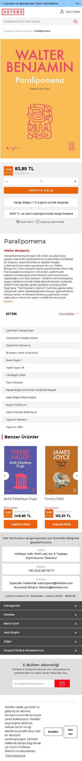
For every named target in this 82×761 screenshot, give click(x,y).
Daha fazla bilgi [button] (15, 755)
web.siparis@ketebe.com (55, 583)
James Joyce (52, 507)
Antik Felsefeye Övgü (20, 499)
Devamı (8, 301)
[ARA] (75, 21)
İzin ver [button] (70, 731)
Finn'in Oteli (54, 499)
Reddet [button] (53, 731)
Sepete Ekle (41, 190)
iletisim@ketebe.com (53, 587)
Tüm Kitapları (66, 313)
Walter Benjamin (16, 250)
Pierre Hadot (11, 507)
